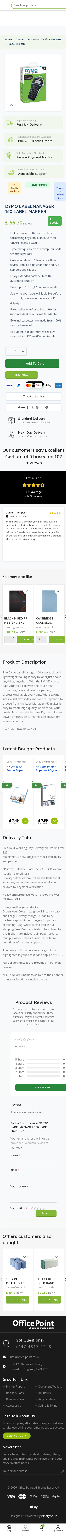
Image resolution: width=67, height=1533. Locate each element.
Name (15, 1155)
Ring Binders (46, 1399)
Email (15, 1170)
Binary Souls (49, 1516)
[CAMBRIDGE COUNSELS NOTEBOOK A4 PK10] (49, 600)
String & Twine (47, 1405)
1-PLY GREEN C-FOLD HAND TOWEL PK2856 (49, 1281)
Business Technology (28, 39)
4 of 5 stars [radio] (41, 1208)
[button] (31, 639)
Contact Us (15, 1435)
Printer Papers (15, 1386)
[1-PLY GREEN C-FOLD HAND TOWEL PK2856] (49, 1263)
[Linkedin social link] (42, 407)
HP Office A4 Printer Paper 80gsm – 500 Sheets (15, 768)
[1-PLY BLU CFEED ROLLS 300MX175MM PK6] (17, 1263)
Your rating (18, 1208)
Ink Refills (44, 1393)
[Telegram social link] (46, 407)
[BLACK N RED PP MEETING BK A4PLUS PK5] (17, 600)
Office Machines (52, 39)
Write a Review (41, 1087)
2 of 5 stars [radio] (35, 1208)
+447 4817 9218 (34, 1346)
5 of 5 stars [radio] (44, 1208)
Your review (19, 1186)
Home (8, 39)
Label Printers (17, 43)
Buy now (21, 375)
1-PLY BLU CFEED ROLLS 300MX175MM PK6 (15, 1281)
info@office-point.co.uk (24, 1357)
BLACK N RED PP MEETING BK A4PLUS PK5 (15, 621)
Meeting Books (13, 627)
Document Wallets (50, 1386)
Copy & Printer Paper (17, 761)
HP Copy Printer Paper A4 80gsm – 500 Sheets (47, 768)
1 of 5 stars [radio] (32, 1208)
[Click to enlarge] (11, 105)
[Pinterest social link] (37, 407)
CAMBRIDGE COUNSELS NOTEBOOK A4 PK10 (46, 621)
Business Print (15, 1399)
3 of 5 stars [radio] (38, 1208)
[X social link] (32, 407)
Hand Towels (46, 1287)
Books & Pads (15, 1393)
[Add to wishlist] (26, 591)
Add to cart (35, 363)
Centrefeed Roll (16, 1287)
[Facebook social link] (27, 407)
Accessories (13, 1405)
